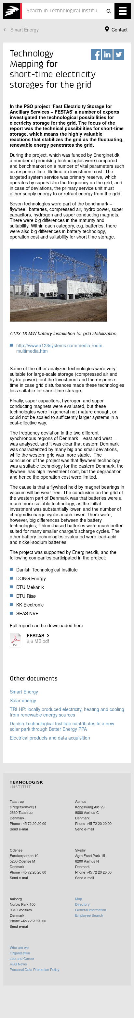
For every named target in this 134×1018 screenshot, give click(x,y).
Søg (108, 11)
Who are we (19, 947)
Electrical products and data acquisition (50, 737)
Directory (82, 904)
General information (90, 909)
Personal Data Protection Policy (35, 969)
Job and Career (22, 958)
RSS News (18, 963)
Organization (20, 952)
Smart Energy (24, 29)
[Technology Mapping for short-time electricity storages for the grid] (12, 11)
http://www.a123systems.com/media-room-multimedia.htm (60, 348)
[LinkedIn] (107, 54)
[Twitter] (119, 54)
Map (78, 898)
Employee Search (89, 915)
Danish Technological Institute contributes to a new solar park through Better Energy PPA (62, 726)
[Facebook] (96, 54)
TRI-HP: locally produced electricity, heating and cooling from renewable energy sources (67, 712)
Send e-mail (19, 828)
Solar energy (23, 700)
